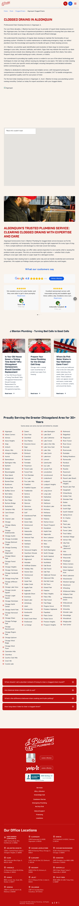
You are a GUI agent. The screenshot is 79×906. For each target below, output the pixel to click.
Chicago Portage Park (11, 622)
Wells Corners (68, 567)
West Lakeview (68, 576)
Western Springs (69, 582)
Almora (7, 438)
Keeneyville (28, 609)
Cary (6, 516)
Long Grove (48, 491)
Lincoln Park (48, 469)
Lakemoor (47, 456)
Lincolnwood (48, 475)
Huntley (27, 578)
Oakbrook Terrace (50, 575)
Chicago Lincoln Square (10, 591)
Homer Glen (28, 572)
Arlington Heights (11, 453)
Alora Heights (10, 441)
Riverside (66, 447)
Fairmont (27, 460)
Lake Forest (48, 441)
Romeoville (67, 460)
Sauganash (66, 490)
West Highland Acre (68, 571)
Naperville (47, 534)
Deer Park (27, 435)
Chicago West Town (10, 647)
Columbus (8, 655)
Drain (11, 11)
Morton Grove (48, 522)
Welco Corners (68, 564)
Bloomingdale (10, 472)
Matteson (47, 503)
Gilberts (27, 497)
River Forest (67, 441)
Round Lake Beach (69, 478)
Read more (8, 393)
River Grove (67, 444)
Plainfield (47, 612)
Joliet (26, 606)
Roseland (66, 466)
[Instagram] (54, 903)
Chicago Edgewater (9, 552)
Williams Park (68, 594)
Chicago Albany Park (10, 526)
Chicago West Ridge (10, 642)
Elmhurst (27, 453)
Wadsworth (67, 555)
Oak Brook (47, 566)
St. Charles (66, 518)
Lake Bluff (47, 435)
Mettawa (47, 513)
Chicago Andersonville (10, 531)
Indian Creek (28, 584)
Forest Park (28, 472)
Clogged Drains (20, 11)
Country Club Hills (11, 658)
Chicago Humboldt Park (11, 574)
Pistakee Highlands (50, 609)
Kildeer (26, 615)
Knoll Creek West (30, 619)
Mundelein (47, 528)
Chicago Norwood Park (11, 614)
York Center (67, 625)
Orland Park (48, 587)
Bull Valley (8, 494)
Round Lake (67, 475)
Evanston (27, 456)
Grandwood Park (30, 516)
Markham (47, 500)
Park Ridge (47, 603)
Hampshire (28, 534)
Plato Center (48, 615)
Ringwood (66, 438)
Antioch (7, 447)
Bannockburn (9, 460)
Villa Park (66, 543)
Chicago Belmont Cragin (11, 543)
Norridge (47, 547)
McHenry (47, 509)
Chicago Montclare (11, 601)
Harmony (27, 541)
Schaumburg (67, 493)
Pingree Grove (49, 606)
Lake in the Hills (49, 444)
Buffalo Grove (10, 491)
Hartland (27, 544)
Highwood (28, 559)
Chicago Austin (10, 536)
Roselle (65, 469)
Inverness (27, 597)
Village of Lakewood (66, 547)
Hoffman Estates (30, 566)
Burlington (8, 497)
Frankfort (27, 484)
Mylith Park (47, 531)
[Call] (65, 4)
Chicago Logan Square (10, 597)
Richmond (66, 432)
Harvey (26, 547)
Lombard (47, 488)
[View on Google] (21, 301)
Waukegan (66, 561)
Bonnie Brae (9, 481)
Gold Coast (28, 509)
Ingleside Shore (29, 594)
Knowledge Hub (39, 795)
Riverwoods (67, 450)
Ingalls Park (28, 587)
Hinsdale (27, 562)
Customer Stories (39, 799)
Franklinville (28, 491)
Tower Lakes (67, 530)
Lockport (47, 481)
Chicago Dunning (11, 548)
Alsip (6, 444)
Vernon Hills (67, 540)
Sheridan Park (68, 499)
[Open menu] (75, 4)
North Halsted (49, 556)
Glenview (27, 506)
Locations (39, 818)
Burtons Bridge (10, 503)
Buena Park (9, 488)
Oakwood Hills (49, 578)
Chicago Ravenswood (9, 628)
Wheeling (66, 588)
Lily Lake (47, 466)
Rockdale (66, 453)
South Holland (68, 512)
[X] (58, 903)
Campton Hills (10, 509)
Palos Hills (47, 597)
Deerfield (27, 438)
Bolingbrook (9, 478)
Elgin (26, 447)
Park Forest (48, 600)
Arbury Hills (9, 450)
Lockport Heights (50, 484)
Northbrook (48, 559)
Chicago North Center (10, 605)
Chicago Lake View (11, 587)
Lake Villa (47, 450)
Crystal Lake (9, 664)
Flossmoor (28, 466)
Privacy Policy (30, 903)
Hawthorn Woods (30, 553)
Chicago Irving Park (11, 579)
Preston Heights (49, 622)
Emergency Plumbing (39, 803)
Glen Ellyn (27, 500)
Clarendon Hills (10, 651)
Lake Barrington (49, 432)
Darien (26, 432)
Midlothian (47, 516)
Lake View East (49, 447)
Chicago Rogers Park (10, 633)
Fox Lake (27, 478)
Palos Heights (48, 594)
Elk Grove (27, 450)
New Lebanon (49, 538)
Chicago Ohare (10, 618)
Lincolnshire (48, 472)
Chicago (7, 522)
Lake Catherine (49, 438)
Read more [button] (21, 296)
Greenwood (28, 525)
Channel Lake (9, 519)
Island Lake (28, 600)
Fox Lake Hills (29, 481)
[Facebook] (56, 903)
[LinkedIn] (52, 903)
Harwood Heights (30, 550)
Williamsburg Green (67, 598)
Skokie (65, 502)
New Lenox (48, 541)
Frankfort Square (30, 488)
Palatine (46, 591)
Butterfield (9, 506)
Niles (45, 544)
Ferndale (27, 463)
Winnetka (66, 609)
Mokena (46, 519)
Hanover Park (29, 538)
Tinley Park (67, 527)
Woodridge (67, 615)
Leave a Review (46, 758)
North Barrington (49, 550)
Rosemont (66, 472)
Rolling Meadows (69, 456)
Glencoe (27, 503)
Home (6, 11)
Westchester (67, 579)
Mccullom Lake (49, 506)
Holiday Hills (28, 569)
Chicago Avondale (11, 539)
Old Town (47, 584)
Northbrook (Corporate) (11, 837)
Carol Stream (9, 513)
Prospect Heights (50, 625)
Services (40, 787)
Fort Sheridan (29, 475)
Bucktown (8, 484)
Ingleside (27, 591)
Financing (39, 814)
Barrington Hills (10, 463)
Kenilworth (28, 612)
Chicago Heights (10, 567)
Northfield (47, 562)
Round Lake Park (69, 487)
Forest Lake (28, 469)
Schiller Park (67, 496)
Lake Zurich (48, 453)
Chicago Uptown (11, 638)
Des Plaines (28, 441)
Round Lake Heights (67, 482)
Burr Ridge (8, 500)
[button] (70, 4)
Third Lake (66, 524)
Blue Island (9, 475)
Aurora (7, 456)
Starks (65, 521)
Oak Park (47, 572)
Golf (25, 513)
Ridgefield (66, 435)
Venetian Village (68, 537)
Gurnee (26, 528)
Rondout (66, 463)
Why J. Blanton (39, 791)
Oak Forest (47, 569)
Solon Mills (67, 506)
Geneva (27, 494)
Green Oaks (28, 522)
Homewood (28, 575)
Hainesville (28, 531)
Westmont (67, 585)
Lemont (46, 460)
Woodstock (67, 618)
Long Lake (47, 494)
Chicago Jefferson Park (11, 583)
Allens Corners (10, 435)
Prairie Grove (48, 619)
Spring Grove (67, 515)
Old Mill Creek (48, 581)
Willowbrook (67, 603)
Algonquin (8, 432)
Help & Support (39, 811)
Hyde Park (28, 581)
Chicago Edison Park (10, 557)
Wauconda (66, 558)
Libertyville (48, 463)
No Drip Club (39, 806)
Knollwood (28, 622)
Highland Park (29, 556)
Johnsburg (27, 603)
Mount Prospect (49, 525)
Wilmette (66, 606)
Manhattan (47, 497)
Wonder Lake (68, 612)
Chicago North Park (11, 610)
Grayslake (27, 519)
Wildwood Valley (69, 591)
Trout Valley (67, 534)
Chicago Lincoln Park (39, 848)
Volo (64, 551)
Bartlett (8, 466)
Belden (7, 469)
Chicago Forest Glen (10, 562)
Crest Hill (8, 661)
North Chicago (49, 553)
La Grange (28, 625)
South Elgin (67, 509)
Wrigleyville (67, 622)
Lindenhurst (48, 478)
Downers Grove (29, 444)
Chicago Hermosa (11, 570)
